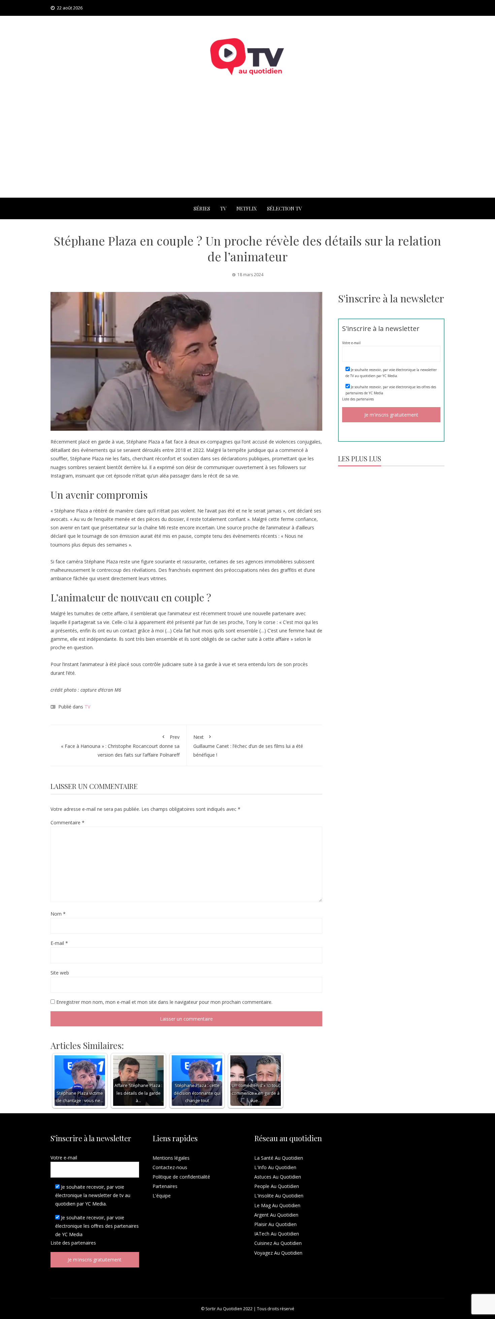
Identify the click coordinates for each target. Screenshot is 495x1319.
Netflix (246, 208)
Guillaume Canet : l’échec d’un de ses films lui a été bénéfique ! (248, 746)
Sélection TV (284, 208)
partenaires (365, 399)
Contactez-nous (170, 1167)
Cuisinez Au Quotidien (278, 1243)
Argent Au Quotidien (276, 1215)
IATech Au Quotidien (276, 1233)
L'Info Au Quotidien (275, 1167)
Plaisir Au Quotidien (275, 1224)
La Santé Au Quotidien (278, 1158)
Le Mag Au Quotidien (277, 1205)
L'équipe (162, 1195)
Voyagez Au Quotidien (278, 1253)
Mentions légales (171, 1158)
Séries (202, 208)
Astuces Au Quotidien (277, 1177)
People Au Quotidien (276, 1186)
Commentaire (68, 822)
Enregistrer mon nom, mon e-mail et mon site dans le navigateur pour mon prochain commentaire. (164, 1002)
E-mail (59, 943)
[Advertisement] (247, 147)
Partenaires (165, 1186)
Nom (58, 914)
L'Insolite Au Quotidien (278, 1195)
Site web (60, 972)
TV (223, 208)
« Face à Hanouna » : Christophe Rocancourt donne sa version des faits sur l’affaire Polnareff (120, 746)
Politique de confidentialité (181, 1177)
